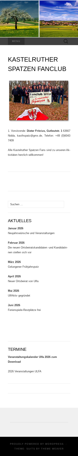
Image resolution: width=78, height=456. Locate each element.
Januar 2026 (15, 228)
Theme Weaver (52, 448)
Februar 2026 (16, 242)
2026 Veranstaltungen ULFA (24, 371)
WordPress (54, 444)
